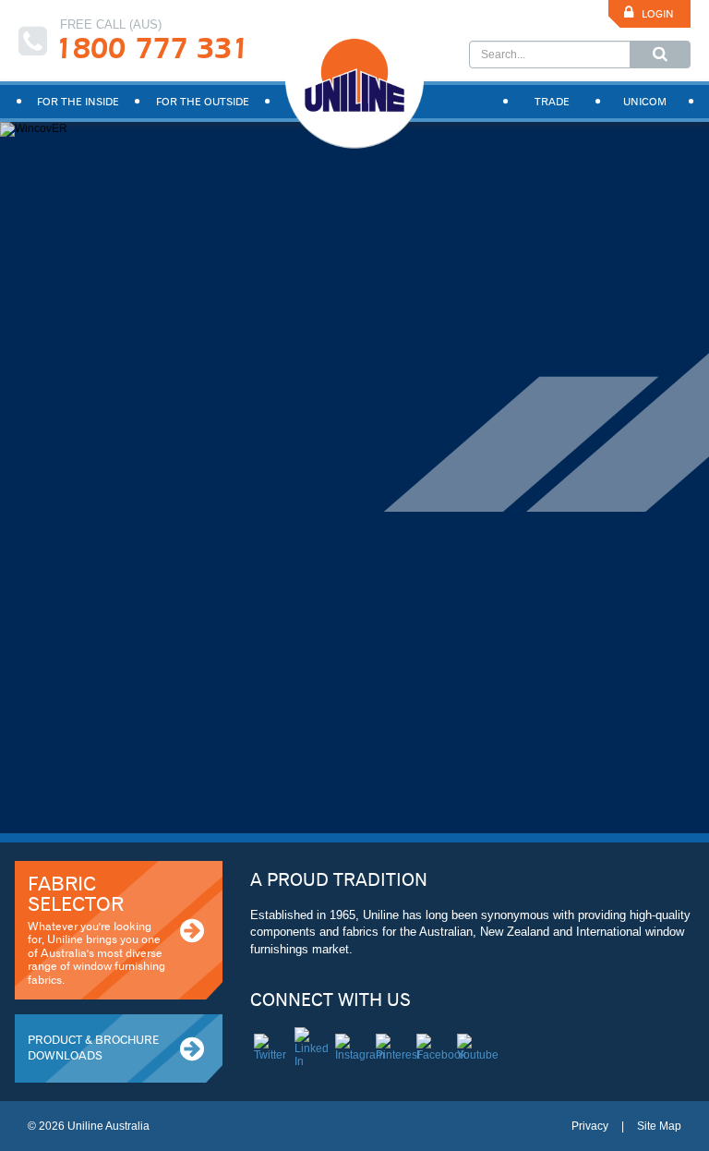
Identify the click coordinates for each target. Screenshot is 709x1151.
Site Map (659, 1126)
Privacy (589, 1126)
